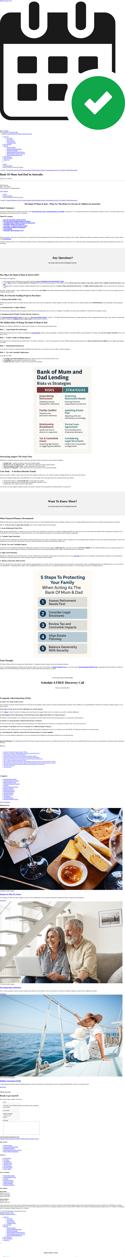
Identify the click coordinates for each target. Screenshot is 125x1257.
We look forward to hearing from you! (10, 1137)
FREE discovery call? (6, 0)
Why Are (6, 221)
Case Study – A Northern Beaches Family (15, 226)
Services (5, 146)
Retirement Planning (12, 150)
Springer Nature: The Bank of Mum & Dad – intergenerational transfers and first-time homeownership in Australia (29, 761)
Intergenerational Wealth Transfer (12, 317)
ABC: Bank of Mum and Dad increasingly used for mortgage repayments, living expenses (23, 764)
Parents (11, 221)
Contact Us (6, 160)
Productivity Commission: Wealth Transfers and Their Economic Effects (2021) (21, 753)
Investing (5, 785)
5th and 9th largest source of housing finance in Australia (48, 211)
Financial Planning (8, 1182)
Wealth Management (71, 170)
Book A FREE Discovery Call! (62, 265)
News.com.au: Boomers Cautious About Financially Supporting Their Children (21, 757)
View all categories (5, 802)
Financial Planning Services (10, 799)
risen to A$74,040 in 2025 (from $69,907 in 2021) (50, 281)
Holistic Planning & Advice (10, 787)
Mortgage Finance (40, 170)
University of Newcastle (8, 765)
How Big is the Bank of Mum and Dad (14, 219)
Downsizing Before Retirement (10, 987)
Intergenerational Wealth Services (16, 152)
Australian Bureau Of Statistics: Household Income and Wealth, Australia (20, 756)
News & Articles (7, 158)
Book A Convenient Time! (62, 687)
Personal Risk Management (14, 149)
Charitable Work (11, 143)
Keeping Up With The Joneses (10, 894)
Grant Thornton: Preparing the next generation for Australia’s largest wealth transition (23, 758)
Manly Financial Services (60, 667)
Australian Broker (7, 767)
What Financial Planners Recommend (14, 227)
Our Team (9, 138)
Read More (3, 900)
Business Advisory (8, 788)
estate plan (76, 556)
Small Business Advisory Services (16, 153)
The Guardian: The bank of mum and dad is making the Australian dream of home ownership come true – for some (29, 762)
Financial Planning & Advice (14, 170)
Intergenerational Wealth (28, 170)
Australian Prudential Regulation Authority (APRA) (15, 752)
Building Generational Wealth (10, 1081)
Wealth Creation (11, 147)
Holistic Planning (8, 1183)
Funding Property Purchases (22, 221)
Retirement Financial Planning (11, 784)
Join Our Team (11, 141)
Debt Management (8, 797)
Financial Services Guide (6, 1212)
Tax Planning (62, 170)
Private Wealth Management (14, 155)
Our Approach (7, 144)
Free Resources (7, 156)
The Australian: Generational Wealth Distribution (14, 754)
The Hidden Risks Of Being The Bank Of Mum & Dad (19, 223)
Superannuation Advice (52, 170)
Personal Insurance (8, 793)
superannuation (35, 333)
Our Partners (10, 140)
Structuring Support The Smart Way (14, 224)
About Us (6, 136)
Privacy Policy (7, 1169)
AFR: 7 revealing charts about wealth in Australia (14, 760)
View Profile (4, 191)
